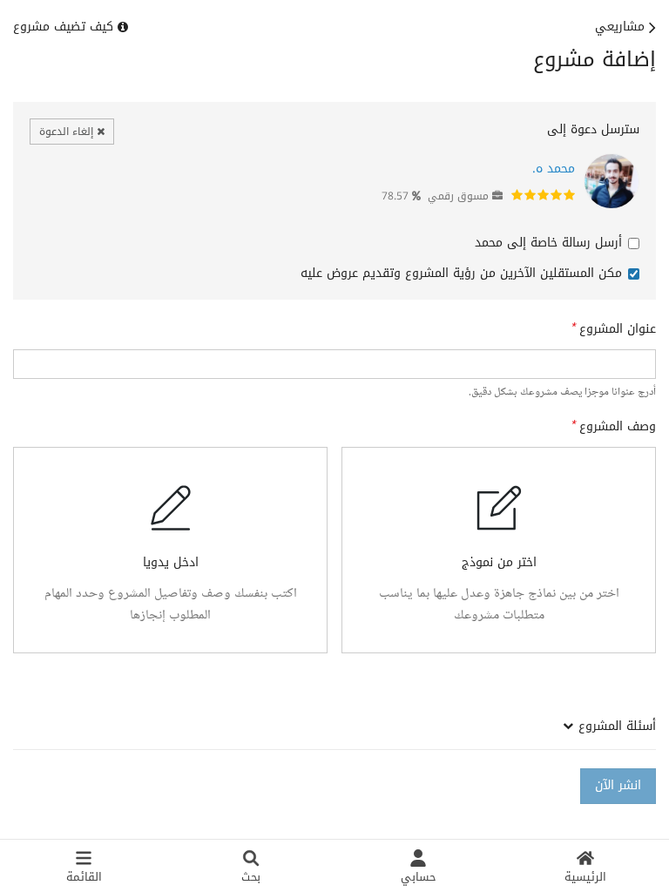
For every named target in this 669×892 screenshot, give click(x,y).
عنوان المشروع (617, 329)
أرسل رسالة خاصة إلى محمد (548, 243)
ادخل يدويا (171, 562)
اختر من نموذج (499, 562)
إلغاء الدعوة (68, 131)
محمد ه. (553, 168)
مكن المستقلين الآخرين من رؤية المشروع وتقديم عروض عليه (461, 273)
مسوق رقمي (458, 196)
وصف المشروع (617, 427)
